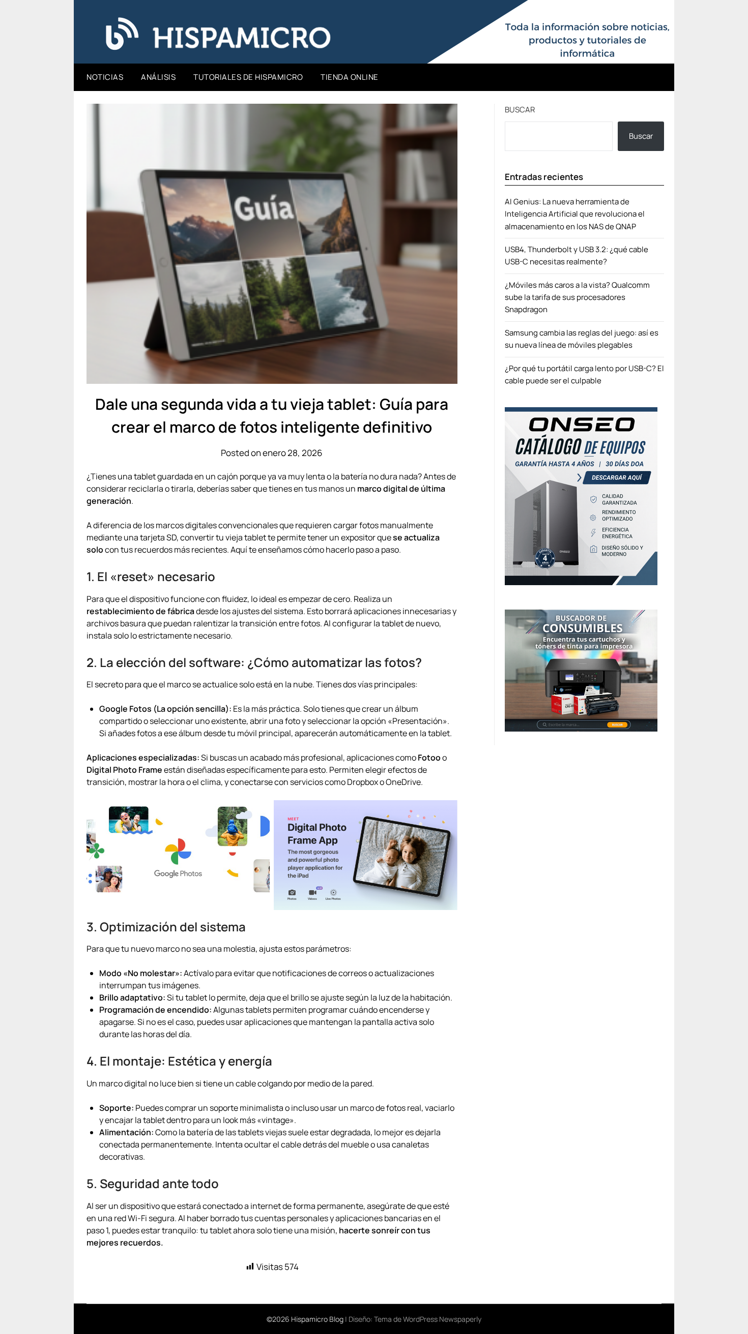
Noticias (105, 77)
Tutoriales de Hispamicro (248, 77)
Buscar (520, 109)
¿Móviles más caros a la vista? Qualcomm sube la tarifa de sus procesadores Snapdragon (577, 297)
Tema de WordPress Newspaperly (427, 1319)
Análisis (158, 77)
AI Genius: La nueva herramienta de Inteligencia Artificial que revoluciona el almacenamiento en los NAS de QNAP (575, 214)
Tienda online (350, 77)
